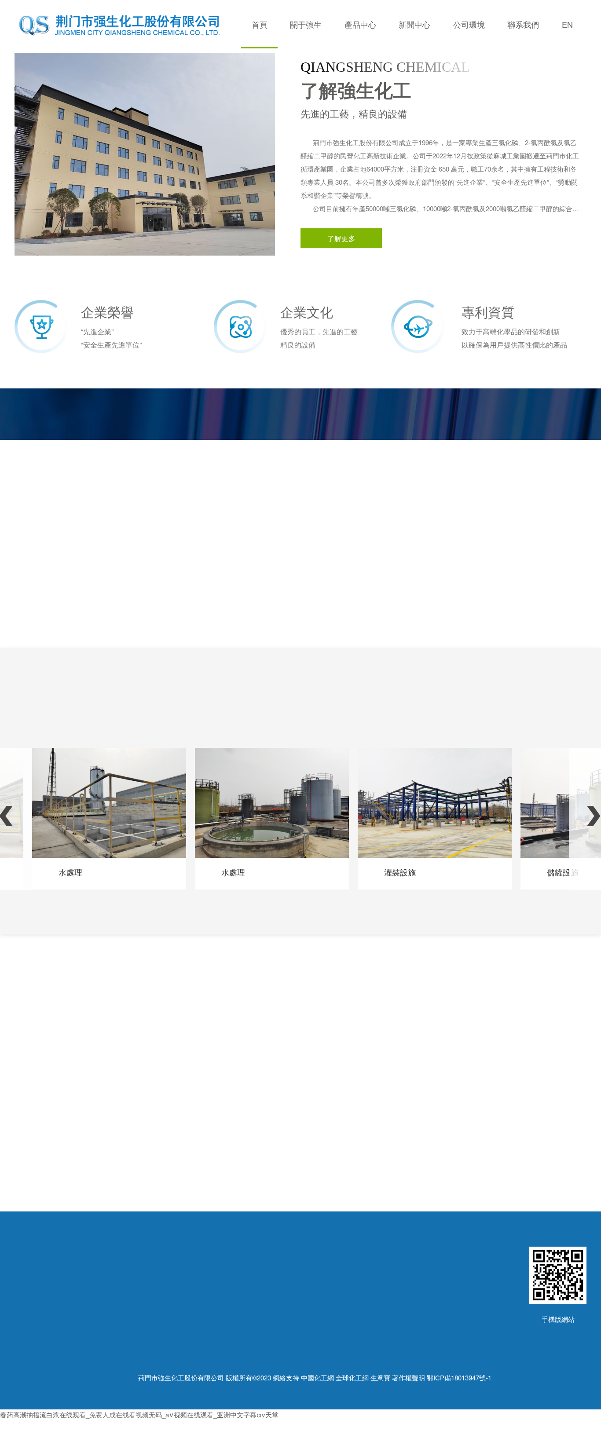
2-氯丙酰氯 (152, 1330)
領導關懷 (28, 1343)
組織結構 (28, 1330)
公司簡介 (28, 1316)
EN (567, 24)
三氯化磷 (149, 1316)
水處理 (70, 872)
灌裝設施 (400, 872)
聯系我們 (523, 24)
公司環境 (469, 24)
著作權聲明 (408, 1377)
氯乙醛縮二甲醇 (159, 1343)
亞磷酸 (145, 1356)
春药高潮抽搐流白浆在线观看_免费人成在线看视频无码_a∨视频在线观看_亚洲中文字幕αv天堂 (139, 1414)
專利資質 (28, 1369)
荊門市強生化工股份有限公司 (181, 1377)
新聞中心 (414, 24)
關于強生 (306, 24)
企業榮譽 (28, 1356)
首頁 (260, 24)
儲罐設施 (563, 872)
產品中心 (360, 24)
